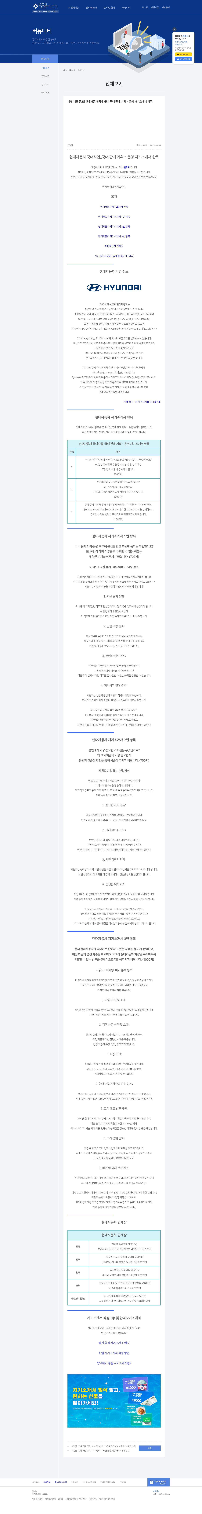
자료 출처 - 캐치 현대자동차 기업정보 (142, 402)
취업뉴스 (45, 93)
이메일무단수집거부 (107, 1482)
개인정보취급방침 (89, 1482)
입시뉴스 (45, 84)
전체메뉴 (75, 7)
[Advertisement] (114, 124)
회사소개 (35, 1482)
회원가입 (155, 7)
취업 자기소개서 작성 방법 (114, 1353)
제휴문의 (166, 7)
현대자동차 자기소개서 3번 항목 (114, 236)
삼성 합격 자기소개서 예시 (114, 1343)
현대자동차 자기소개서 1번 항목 (114, 216)
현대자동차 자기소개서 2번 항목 (114, 226)
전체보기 (45, 68)
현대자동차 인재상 (114, 246)
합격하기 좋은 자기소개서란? (114, 1363)
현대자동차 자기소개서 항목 (114, 207)
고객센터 (123, 1482)
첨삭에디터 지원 (61, 1482)
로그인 (145, 7)
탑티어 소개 (91, 7)
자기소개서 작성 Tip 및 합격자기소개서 (114, 256)
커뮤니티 (126, 7)
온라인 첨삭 (109, 7)
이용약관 (74, 1482)
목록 (149, 1448)
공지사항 (45, 76)
